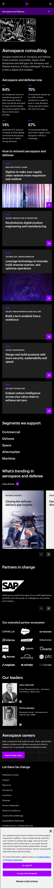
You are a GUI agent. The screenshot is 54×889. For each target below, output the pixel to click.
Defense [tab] (8, 438)
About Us (6, 784)
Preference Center (10, 774)
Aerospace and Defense (13, 11)
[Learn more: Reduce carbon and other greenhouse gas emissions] (27, 397)
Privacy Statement (10, 805)
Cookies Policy (43, 857)
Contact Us (7, 790)
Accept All (27, 865)
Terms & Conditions (11, 810)
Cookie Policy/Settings (12, 815)
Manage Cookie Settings (27, 881)
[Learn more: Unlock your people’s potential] (27, 322)
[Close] (51, 831)
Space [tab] (6, 445)
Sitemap (6, 800)
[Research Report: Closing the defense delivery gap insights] (23, 519)
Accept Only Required (27, 873)
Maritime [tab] (8, 458)
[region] (27, 858)
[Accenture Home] (27, 4)
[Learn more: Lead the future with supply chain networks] (27, 184)
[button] (13, 755)
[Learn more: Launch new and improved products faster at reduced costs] (27, 360)
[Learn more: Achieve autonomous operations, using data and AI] (27, 228)
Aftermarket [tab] (11, 452)
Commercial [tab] (11, 432)
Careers (5, 779)
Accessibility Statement (13, 820)
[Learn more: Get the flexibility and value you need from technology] (27, 275)
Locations (6, 795)
